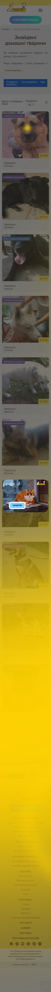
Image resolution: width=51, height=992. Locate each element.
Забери (17, 505)
